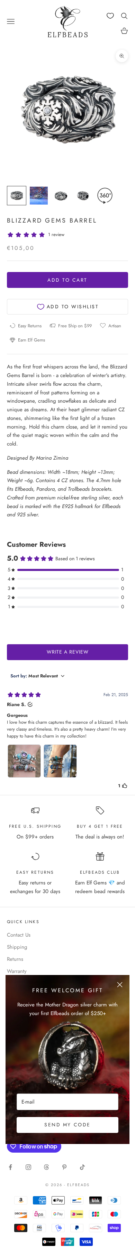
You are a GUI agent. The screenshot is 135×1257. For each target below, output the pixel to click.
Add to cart (67, 279)
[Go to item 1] (16, 195)
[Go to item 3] (61, 195)
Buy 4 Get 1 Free (100, 826)
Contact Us (18, 935)
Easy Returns (35, 872)
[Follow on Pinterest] (64, 1167)
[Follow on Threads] (46, 1167)
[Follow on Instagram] (28, 1167)
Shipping (17, 947)
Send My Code (67, 1124)
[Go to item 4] (83, 195)
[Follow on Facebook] (10, 1167)
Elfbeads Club (100, 872)
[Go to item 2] (38, 195)
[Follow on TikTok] (82, 1167)
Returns (15, 959)
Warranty (17, 971)
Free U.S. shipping (35, 826)
